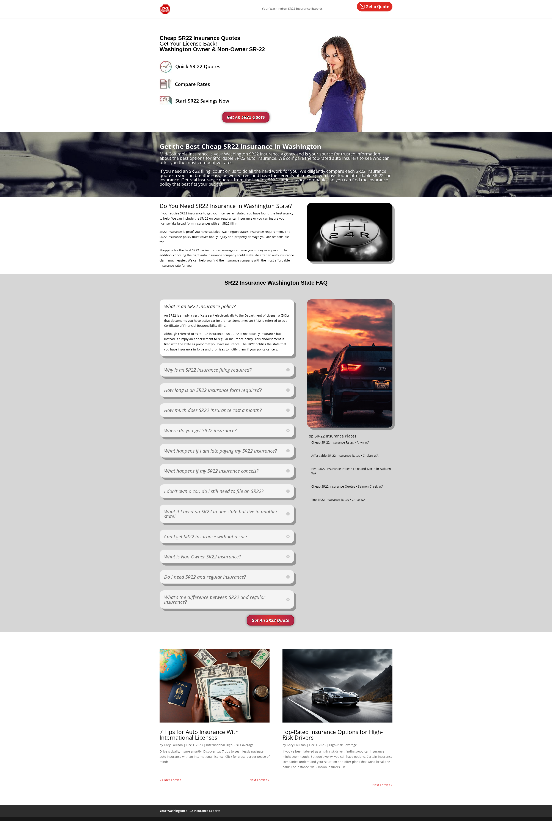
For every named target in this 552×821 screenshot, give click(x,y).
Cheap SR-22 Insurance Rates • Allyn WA (340, 442)
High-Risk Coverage (343, 745)
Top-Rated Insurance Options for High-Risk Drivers (332, 734)
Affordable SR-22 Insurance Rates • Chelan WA (344, 455)
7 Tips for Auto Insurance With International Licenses (199, 734)
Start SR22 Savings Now (202, 100)
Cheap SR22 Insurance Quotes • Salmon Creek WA (347, 486)
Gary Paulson (173, 745)
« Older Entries (170, 780)
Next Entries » (259, 780)
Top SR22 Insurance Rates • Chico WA (338, 500)
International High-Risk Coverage (230, 745)
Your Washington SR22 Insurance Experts (292, 9)
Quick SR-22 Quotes (197, 66)
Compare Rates (192, 84)
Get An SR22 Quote (246, 117)
